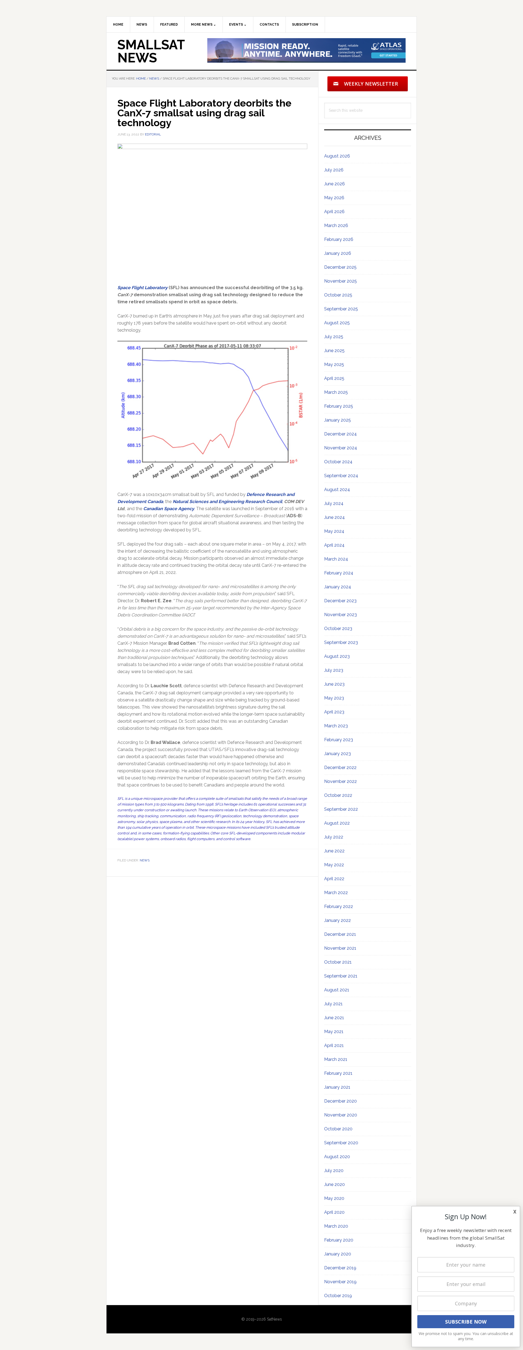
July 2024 (333, 503)
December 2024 (340, 434)
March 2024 (336, 559)
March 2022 (336, 892)
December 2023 (340, 600)
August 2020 (337, 1156)
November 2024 (340, 447)
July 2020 (333, 1170)
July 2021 (333, 1003)
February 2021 (338, 1073)
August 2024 (337, 489)
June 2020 (334, 1184)
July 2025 (333, 336)
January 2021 (337, 1087)
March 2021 (335, 1059)
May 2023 (334, 698)
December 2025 (340, 267)
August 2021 (336, 989)
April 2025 (334, 378)
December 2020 (340, 1101)
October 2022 (338, 795)
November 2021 (340, 948)
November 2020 (340, 1115)
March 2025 (336, 392)
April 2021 (334, 1045)
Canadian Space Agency (168, 508)
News (145, 860)
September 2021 (340, 976)
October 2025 (338, 295)
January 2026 (337, 253)
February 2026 (338, 239)
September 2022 (341, 809)
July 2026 (333, 169)
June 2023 (334, 684)
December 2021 (340, 934)
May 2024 (334, 531)
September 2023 (341, 642)
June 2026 (334, 183)
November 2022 (340, 781)
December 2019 (340, 1267)
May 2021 (333, 1031)
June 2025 (334, 350)
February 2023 (338, 739)
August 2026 (337, 156)
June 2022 (334, 850)
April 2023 (334, 712)
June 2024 (334, 517)
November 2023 (340, 614)
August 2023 (337, 656)
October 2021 (338, 962)
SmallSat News (151, 51)
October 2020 (338, 1128)
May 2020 (334, 1198)
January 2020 (337, 1254)
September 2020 (341, 1142)
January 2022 (337, 920)
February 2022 (338, 906)
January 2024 (337, 586)
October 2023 (338, 628)
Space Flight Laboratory (142, 287)
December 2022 (340, 767)
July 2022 (333, 837)
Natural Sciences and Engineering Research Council (227, 501)
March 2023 (336, 725)
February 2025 (338, 406)
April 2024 (334, 545)
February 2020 (338, 1240)
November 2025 (340, 281)
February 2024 (338, 573)
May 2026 (334, 197)
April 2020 (334, 1212)
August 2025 (337, 322)
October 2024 (338, 461)
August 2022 (337, 823)
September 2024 (341, 475)
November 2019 (340, 1281)
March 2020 (336, 1226)
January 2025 (337, 420)
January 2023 (337, 753)
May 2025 (334, 364)
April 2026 (334, 211)
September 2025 (341, 308)
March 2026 (336, 225)
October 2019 (338, 1295)
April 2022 (334, 878)
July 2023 (333, 670)
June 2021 (334, 1017)
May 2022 (334, 864)
